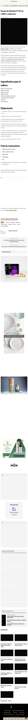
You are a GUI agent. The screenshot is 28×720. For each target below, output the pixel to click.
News (26, 6)
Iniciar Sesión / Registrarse (18, 710)
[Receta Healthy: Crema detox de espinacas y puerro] (21, 637)
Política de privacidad (9, 714)
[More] (16, 219)
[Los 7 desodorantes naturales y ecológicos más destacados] (14, 597)
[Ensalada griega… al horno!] (7, 694)
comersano (17, 222)
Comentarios (6, 252)
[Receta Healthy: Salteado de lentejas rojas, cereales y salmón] (7, 637)
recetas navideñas (4, 226)
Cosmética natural (11, 618)
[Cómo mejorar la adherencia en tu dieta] (7, 653)
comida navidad (4, 224)
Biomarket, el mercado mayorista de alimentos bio (14, 246)
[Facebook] (7, 219)
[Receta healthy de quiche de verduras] (7, 680)
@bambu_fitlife (5, 48)
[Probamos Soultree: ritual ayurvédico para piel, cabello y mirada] (14, 563)
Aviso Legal (22, 712)
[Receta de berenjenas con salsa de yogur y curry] (21, 666)
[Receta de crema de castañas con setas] (21, 680)
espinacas (10, 224)
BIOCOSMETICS (14, 6)
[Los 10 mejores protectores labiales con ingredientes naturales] (14, 580)
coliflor (7, 222)
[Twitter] (4, 219)
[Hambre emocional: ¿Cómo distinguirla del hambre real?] (21, 653)
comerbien (12, 222)
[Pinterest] (9, 219)
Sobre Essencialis (7, 712)
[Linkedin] (14, 219)
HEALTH (21, 6)
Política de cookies (19, 714)
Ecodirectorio (7, 710)
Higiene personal (10, 622)
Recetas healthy (4, 642)
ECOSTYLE (6, 6)
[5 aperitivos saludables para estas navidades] (7, 666)
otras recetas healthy (11, 210)
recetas (18, 224)
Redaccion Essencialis (13, 230)
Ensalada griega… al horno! (6, 700)
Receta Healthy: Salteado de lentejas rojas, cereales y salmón (6, 645)
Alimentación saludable (6, 657)
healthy (14, 224)
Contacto (15, 712)
